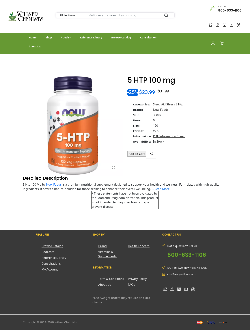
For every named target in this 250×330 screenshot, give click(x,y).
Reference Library (91, 37)
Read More (162, 189)
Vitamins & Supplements (107, 254)
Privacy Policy (137, 279)
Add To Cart (137, 154)
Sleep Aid (159, 104)
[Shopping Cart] (221, 43)
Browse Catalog (121, 37)
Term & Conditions (111, 279)
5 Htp (179, 104)
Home (32, 37)
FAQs (131, 285)
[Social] (151, 154)
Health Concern (139, 246)
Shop (49, 37)
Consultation (148, 37)
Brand (102, 246)
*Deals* (66, 37)
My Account (50, 269)
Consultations (51, 264)
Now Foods (161, 110)
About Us (35, 46)
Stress (170, 104)
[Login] (213, 43)
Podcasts (48, 252)
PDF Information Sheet (169, 136)
